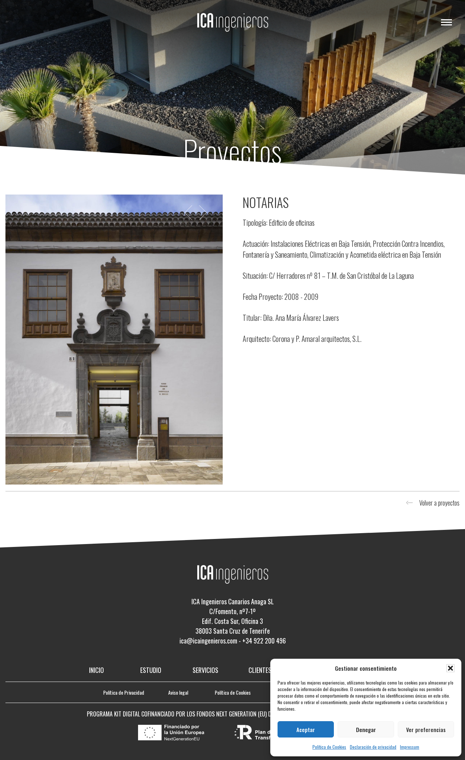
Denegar (366, 730)
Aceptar (305, 730)
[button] (450, 668)
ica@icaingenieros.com (208, 640)
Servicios (205, 670)
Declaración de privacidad (373, 747)
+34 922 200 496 (264, 640)
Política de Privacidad (123, 692)
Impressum (409, 747)
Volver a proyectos (439, 502)
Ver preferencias (426, 730)
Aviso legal (178, 692)
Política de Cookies (329, 747)
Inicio (96, 670)
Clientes (259, 670)
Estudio (150, 670)
